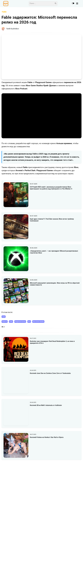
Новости (4, 321)
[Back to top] (79, 559)
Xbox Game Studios (38, 321)
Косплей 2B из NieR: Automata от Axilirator (46, 405)
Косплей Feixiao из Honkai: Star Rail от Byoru (46, 437)
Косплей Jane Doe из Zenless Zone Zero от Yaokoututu (50, 373)
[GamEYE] (5, 3)
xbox (29, 321)
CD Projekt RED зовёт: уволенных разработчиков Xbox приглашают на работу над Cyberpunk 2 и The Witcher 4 (51, 188)
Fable (3, 316)
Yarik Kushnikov (12, 29)
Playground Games (20, 321)
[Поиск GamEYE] (55, 3)
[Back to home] (75, 559)
